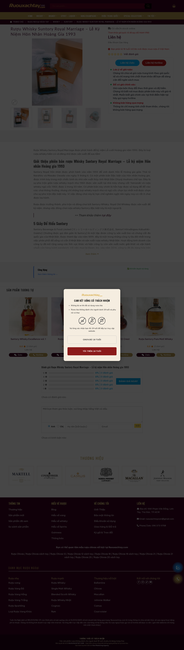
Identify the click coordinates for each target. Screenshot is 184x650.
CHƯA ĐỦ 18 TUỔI (92, 340)
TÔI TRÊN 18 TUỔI (92, 351)
